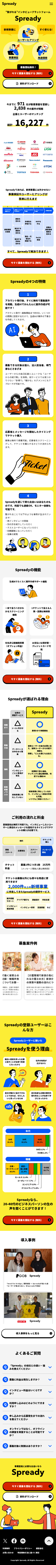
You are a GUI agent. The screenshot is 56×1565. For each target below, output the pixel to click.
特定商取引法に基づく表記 (28, 1552)
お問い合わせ (8, 1552)
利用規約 (6, 1548)
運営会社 (39, 1548)
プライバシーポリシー (23, 1548)
